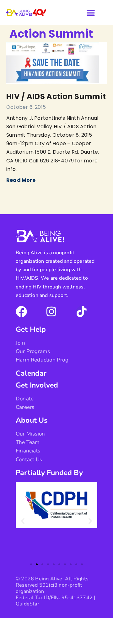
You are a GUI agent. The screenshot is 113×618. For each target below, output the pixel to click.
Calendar (31, 373)
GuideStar (27, 603)
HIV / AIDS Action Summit (56, 96)
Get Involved (37, 385)
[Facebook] (21, 311)
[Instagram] (51, 311)
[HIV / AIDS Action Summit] (56, 63)
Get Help (31, 329)
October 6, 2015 (26, 107)
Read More (20, 180)
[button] (90, 12)
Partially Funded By (49, 473)
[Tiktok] (81, 311)
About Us (32, 420)
